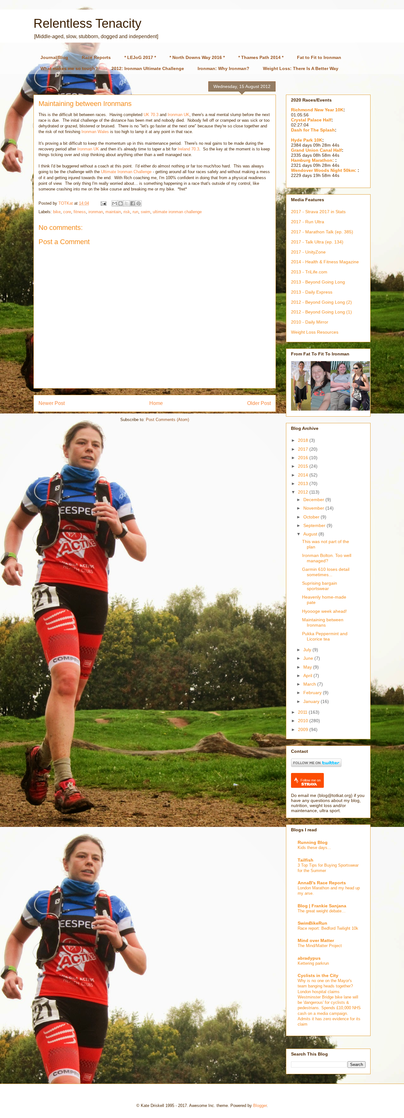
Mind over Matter (316, 940)
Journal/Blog (54, 57)
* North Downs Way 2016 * (197, 57)
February (313, 692)
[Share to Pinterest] (138, 203)
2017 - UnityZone (308, 252)
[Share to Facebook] (132, 203)
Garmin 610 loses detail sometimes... (325, 572)
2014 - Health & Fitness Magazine (325, 261)
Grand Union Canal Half (316, 150)
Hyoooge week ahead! (324, 611)
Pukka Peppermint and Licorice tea (325, 636)
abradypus (309, 958)
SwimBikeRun (312, 923)
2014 (303, 474)
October (312, 516)
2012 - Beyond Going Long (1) (321, 311)
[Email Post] (103, 203)
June (308, 658)
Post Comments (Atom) (167, 419)
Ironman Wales (95, 131)
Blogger (260, 1105)
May (308, 667)
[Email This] (114, 203)
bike (57, 211)
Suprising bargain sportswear (319, 586)
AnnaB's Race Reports (322, 882)
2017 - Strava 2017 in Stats (318, 211)
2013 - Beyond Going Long (318, 281)
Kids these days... (314, 847)
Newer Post (52, 403)
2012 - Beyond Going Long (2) (321, 302)
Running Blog (313, 842)
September (315, 525)
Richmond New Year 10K (317, 109)
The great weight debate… (322, 911)
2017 (303, 449)
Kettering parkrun (313, 963)
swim (145, 211)
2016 (303, 457)
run (135, 211)
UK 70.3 (151, 114)
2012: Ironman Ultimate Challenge (147, 68)
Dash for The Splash (313, 129)
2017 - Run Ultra (307, 221)
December (314, 499)
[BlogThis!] (120, 203)
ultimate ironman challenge (177, 211)
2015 (303, 466)
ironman (95, 211)
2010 (303, 720)
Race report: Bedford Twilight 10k (328, 928)
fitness (80, 211)
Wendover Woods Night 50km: (324, 170)
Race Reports (96, 57)
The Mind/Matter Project (320, 945)
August (310, 533)
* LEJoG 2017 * (140, 57)
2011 (303, 712)
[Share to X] (126, 203)
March (310, 684)
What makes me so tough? (69, 68)
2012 (303, 492)
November (314, 508)
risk (126, 211)
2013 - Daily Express (311, 292)
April (308, 675)
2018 (303, 440)
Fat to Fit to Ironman (319, 57)
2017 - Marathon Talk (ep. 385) (322, 231)
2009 (303, 729)
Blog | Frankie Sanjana (322, 905)
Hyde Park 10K (306, 140)
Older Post (259, 403)
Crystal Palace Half (311, 119)
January (312, 701)
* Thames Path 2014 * (260, 57)
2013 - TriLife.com (309, 271)
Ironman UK (178, 114)
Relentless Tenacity (87, 23)
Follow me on (310, 780)
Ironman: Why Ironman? (223, 68)
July (307, 649)
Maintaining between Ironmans (322, 622)
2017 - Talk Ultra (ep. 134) (317, 241)
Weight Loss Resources (314, 332)
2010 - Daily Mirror (309, 322)
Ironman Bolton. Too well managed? (326, 558)
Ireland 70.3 (188, 149)
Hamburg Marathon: (313, 160)
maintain (113, 211)
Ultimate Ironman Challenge (126, 171)
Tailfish (305, 860)
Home (156, 403)
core (67, 211)
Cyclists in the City (318, 975)
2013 (303, 483)
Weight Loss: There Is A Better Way (300, 68)
